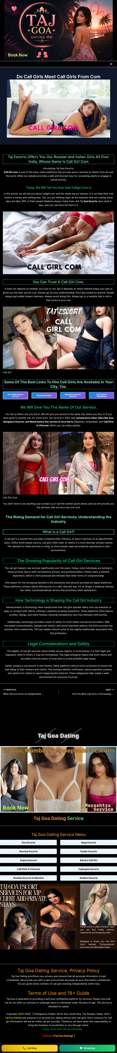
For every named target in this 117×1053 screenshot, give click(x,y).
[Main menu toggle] (111, 64)
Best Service (15, 395)
